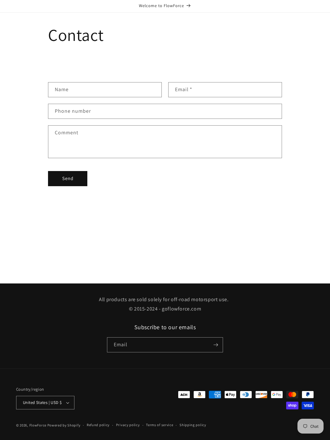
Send (67, 178)
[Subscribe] (216, 344)
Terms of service (159, 425)
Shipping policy (193, 425)
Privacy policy (128, 425)
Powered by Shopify (64, 425)
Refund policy (98, 425)
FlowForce (37, 425)
